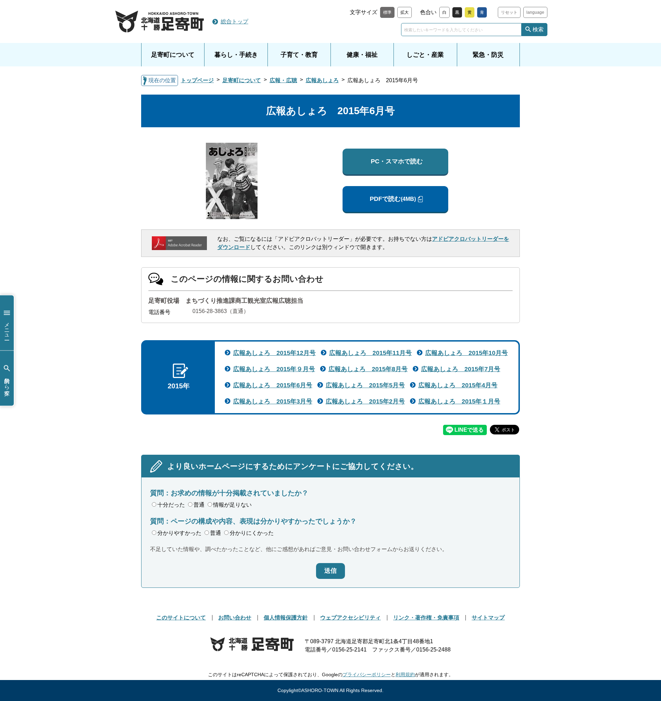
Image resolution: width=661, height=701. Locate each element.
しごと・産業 (425, 54)
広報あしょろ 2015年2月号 (365, 401)
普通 (198, 505)
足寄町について (173, 54)
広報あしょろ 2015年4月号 (457, 385)
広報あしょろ (322, 80)
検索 (538, 29)
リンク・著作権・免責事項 (426, 618)
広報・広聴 (283, 80)
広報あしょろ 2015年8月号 (368, 369)
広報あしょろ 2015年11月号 (370, 352)
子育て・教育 (299, 54)
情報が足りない (232, 505)
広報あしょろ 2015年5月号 (365, 385)
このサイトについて (181, 618)
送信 (330, 570)
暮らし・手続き (236, 54)
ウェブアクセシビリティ (350, 618)
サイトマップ (488, 618)
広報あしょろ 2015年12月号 (274, 352)
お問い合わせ (234, 618)
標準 (387, 12)
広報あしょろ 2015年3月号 (272, 401)
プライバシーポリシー (367, 674)
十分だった (171, 505)
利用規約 (405, 674)
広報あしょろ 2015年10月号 (466, 352)
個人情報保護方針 (286, 618)
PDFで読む (393, 198)
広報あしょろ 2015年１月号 (459, 401)
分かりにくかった (252, 533)
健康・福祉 (362, 54)
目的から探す (7, 383)
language (535, 12)
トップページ (197, 80)
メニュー (7, 328)
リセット (509, 12)
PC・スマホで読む (397, 161)
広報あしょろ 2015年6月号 (272, 385)
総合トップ (234, 21)
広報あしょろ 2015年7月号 (460, 369)
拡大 (404, 12)
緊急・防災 (488, 54)
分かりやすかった (179, 533)
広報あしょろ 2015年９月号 (274, 369)
